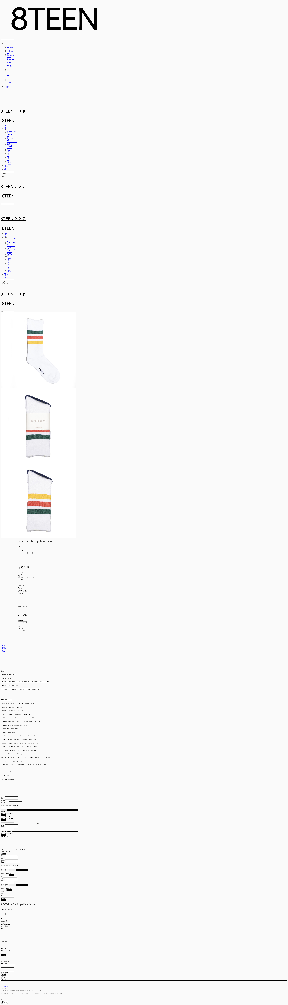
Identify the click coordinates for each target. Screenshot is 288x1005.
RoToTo (8, 61)
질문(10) (3, 651)
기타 (8, 80)
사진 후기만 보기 (7, 816)
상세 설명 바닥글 (5, 648)
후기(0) (2, 650)
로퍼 (8, 70)
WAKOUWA (9, 66)
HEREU (8, 54)
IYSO (8, 53)
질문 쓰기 (3, 853)
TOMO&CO (9, 63)
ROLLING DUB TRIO (11, 59)
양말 (8, 79)
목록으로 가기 (4, 875)
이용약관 (2, 985)
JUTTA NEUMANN (10, 51)
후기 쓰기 (3, 820)
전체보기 (6, 42)
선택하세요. (21, 585)
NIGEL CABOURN (10, 55)
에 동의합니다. (11, 805)
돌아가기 (3, 890)
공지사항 (6, 89)
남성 (5, 43)
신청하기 (3, 974)
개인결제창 (9, 83)
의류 (8, 78)
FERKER (8, 50)
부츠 (8, 73)
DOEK (8, 49)
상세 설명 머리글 (5, 646)
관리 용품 (9, 82)
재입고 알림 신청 (22, 591)
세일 (5, 85)
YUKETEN (9, 65)
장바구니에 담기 (5, 957)
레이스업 (8, 69)
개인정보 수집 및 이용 (7, 805)
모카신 (8, 72)
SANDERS (9, 62)
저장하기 (3, 815)
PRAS (8, 58)
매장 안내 (6, 87)
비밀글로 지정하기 (6, 873)
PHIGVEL (9, 57)
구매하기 (3, 900)
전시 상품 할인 (7, 86)
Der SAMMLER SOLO (11, 47)
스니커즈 (8, 76)
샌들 (8, 75)
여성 (5, 44)
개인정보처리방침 (4, 986)
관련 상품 (3, 653)
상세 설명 (3, 647)
